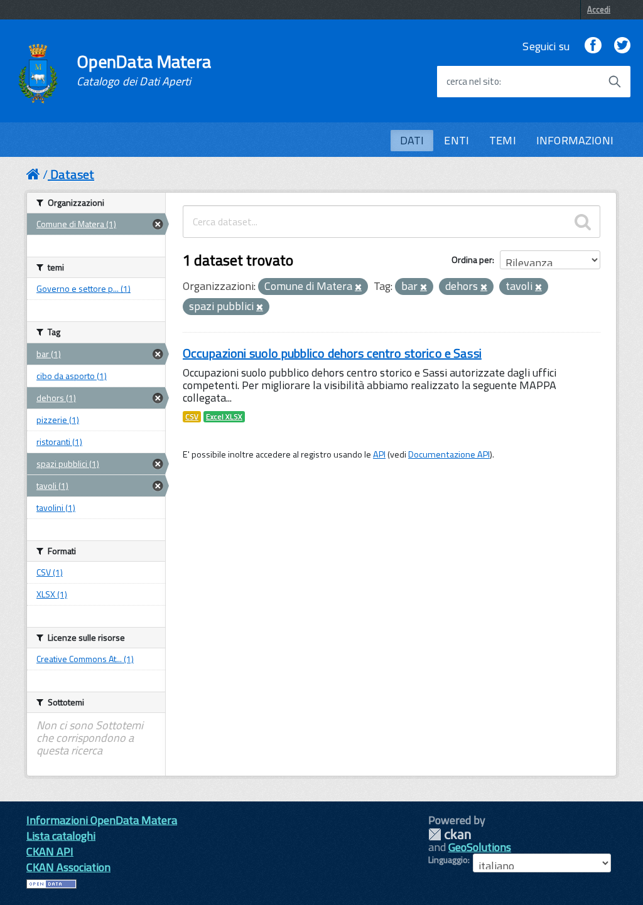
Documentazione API (449, 454)
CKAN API (49, 851)
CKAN (449, 834)
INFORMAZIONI (574, 140)
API (379, 454)
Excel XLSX (224, 416)
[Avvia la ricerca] (614, 81)
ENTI (456, 140)
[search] (583, 221)
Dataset (72, 174)
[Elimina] (358, 287)
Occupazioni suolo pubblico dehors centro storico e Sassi (332, 353)
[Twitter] (622, 46)
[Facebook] (593, 46)
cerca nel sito (472, 81)
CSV (191, 416)
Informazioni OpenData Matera (101, 819)
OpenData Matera (144, 70)
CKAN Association (68, 867)
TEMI (502, 140)
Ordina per (471, 259)
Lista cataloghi (60, 835)
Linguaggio (448, 860)
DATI (412, 140)
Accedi (598, 9)
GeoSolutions (479, 846)
